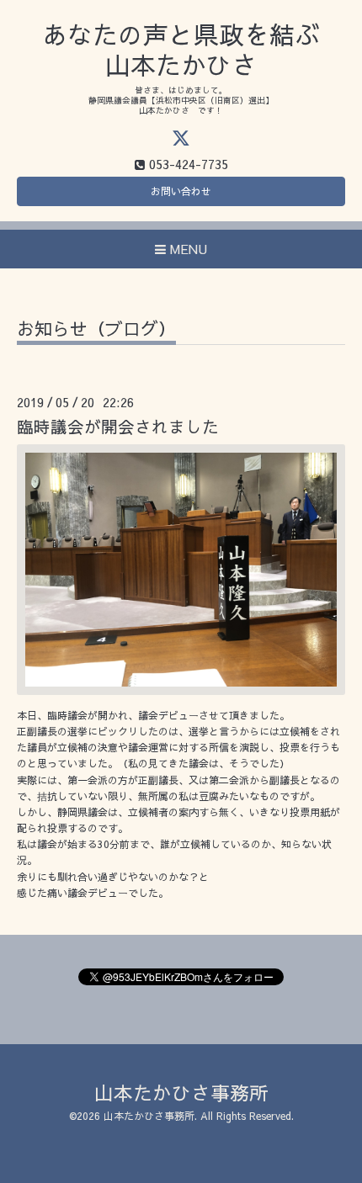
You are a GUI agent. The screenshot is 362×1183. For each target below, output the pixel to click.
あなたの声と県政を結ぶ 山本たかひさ (181, 49)
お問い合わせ (181, 191)
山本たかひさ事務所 (181, 1093)
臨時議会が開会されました (118, 426)
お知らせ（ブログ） (96, 330)
